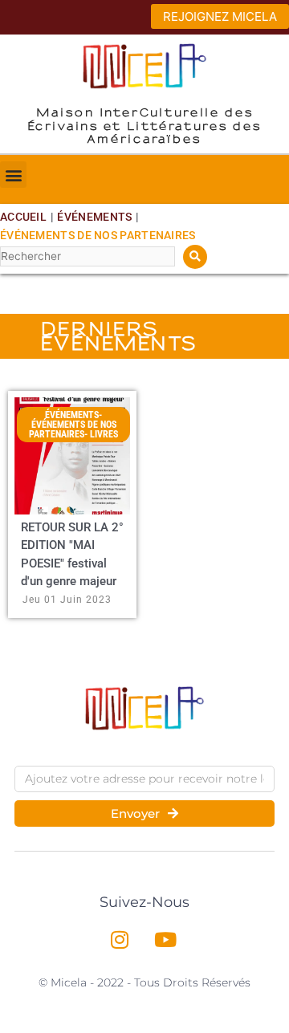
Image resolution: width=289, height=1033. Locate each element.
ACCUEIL (23, 216)
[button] (13, 174)
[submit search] (195, 257)
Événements (94, 216)
